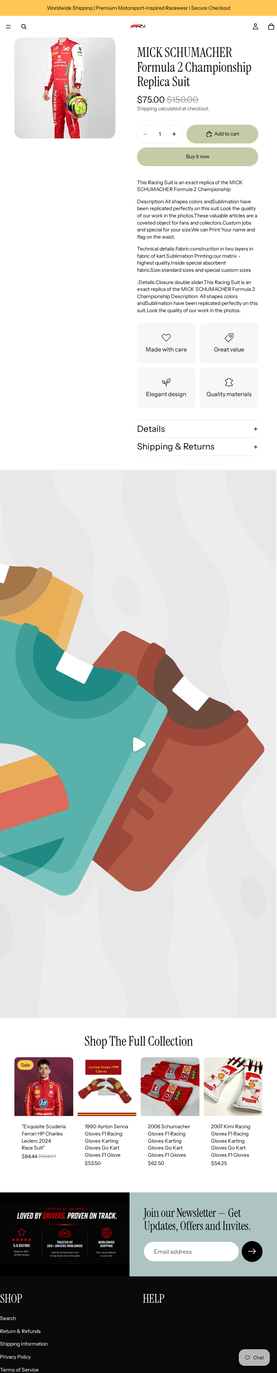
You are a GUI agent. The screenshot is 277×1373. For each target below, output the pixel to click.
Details (151, 429)
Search (8, 1318)
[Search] (24, 27)
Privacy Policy (15, 1357)
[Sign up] (252, 1251)
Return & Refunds (20, 1331)
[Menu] (8, 26)
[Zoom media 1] (64, 87)
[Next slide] (128, 1087)
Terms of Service (19, 1369)
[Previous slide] (85, 1087)
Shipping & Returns (175, 446)
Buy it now (198, 156)
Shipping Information (24, 1344)
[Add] (62, 1105)
